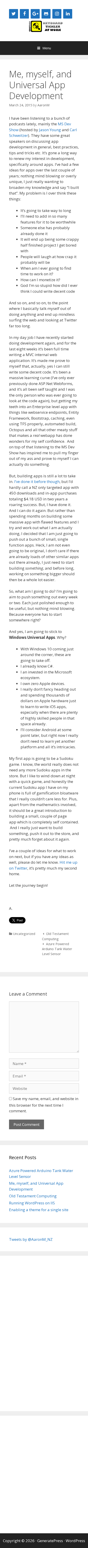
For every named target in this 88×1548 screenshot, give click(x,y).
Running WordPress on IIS (32, 1203)
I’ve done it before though (37, 481)
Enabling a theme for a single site (38, 1209)
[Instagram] (56, 14)
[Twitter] (13, 14)
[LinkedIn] (67, 14)
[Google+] (35, 14)
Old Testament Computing (33, 1195)
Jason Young (50, 129)
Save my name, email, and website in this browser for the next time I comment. (43, 1105)
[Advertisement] (27, 1333)
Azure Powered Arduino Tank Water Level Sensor (57, 949)
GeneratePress (50, 1540)
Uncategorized (24, 934)
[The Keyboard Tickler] (44, 25)
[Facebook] (24, 14)
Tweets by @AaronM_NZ (31, 1239)
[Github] (46, 14)
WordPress (75, 1540)
